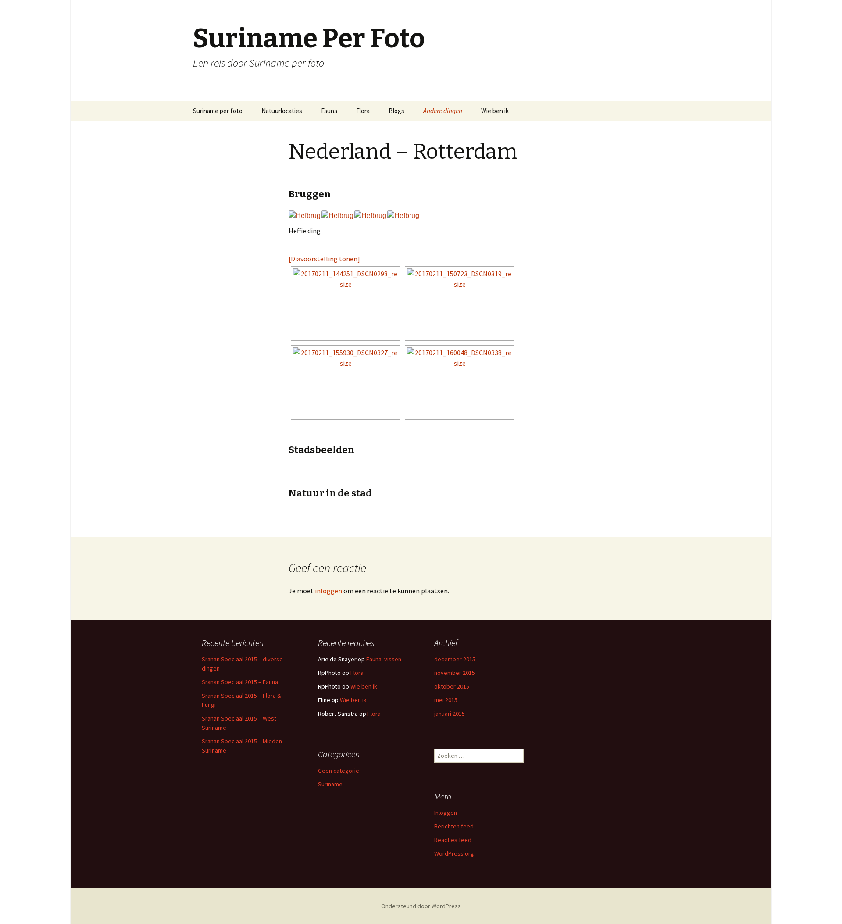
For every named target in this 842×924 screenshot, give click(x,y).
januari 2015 (449, 713)
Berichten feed (454, 826)
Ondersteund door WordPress (421, 906)
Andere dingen (442, 111)
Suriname (330, 784)
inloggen (328, 590)
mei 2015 (445, 700)
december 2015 (454, 659)
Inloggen (445, 813)
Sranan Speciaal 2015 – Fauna (240, 682)
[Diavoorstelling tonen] (324, 258)
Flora (363, 111)
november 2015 (454, 673)
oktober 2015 (451, 686)
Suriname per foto (218, 111)
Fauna (329, 111)
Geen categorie (338, 770)
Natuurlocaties (281, 111)
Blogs (396, 111)
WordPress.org (454, 853)
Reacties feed (452, 840)
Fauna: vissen (383, 659)
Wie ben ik (495, 111)
